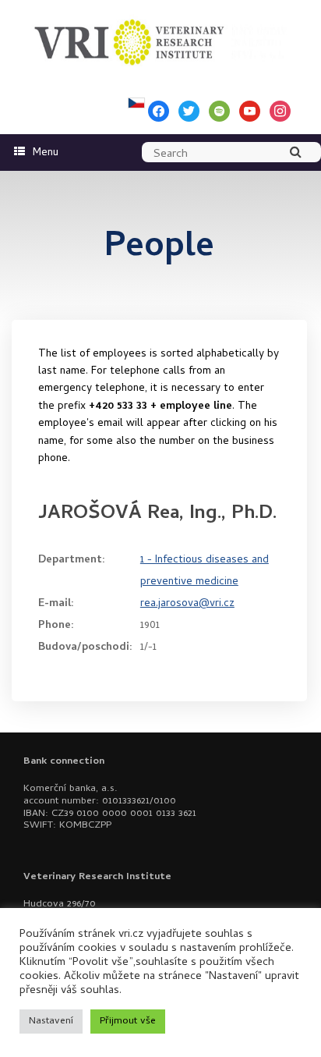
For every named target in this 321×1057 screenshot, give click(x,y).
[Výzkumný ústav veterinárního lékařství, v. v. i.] (160, 39)
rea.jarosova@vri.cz (187, 604)
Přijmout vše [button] (128, 1021)
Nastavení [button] (51, 1021)
